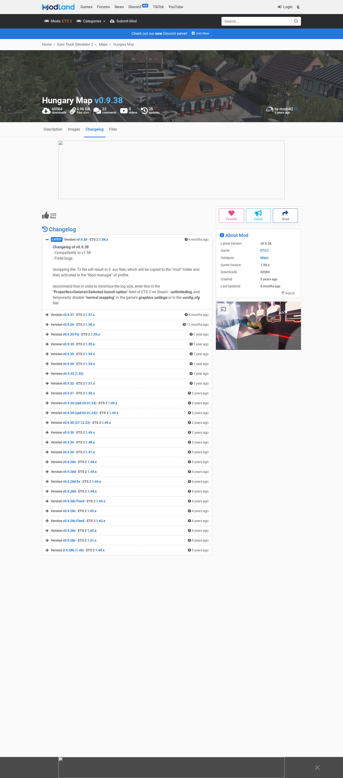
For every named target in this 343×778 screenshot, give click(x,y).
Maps (103, 44)
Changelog (95, 129)
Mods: (61, 21)
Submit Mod (126, 21)
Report (290, 233)
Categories (92, 21)
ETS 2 (264, 190)
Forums (103, 7)
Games (86, 7)
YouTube (175, 7)
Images (74, 129)
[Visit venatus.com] (292, 282)
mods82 (287, 109)
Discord (138, 6)
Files (113, 129)
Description (53, 129)
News (119, 7)
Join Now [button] (202, 33)
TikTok (158, 7)
